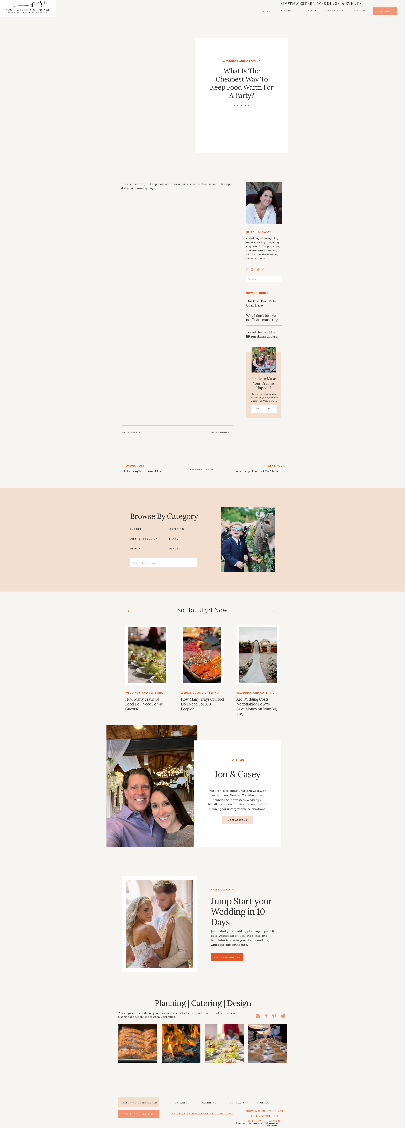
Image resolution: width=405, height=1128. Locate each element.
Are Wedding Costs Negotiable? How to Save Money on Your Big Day (257, 707)
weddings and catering (242, 61)
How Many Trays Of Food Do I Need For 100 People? (202, 704)
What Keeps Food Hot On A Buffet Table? (262, 471)
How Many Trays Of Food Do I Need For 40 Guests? (144, 704)
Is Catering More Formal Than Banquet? (150, 471)
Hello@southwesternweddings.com (202, 1113)
